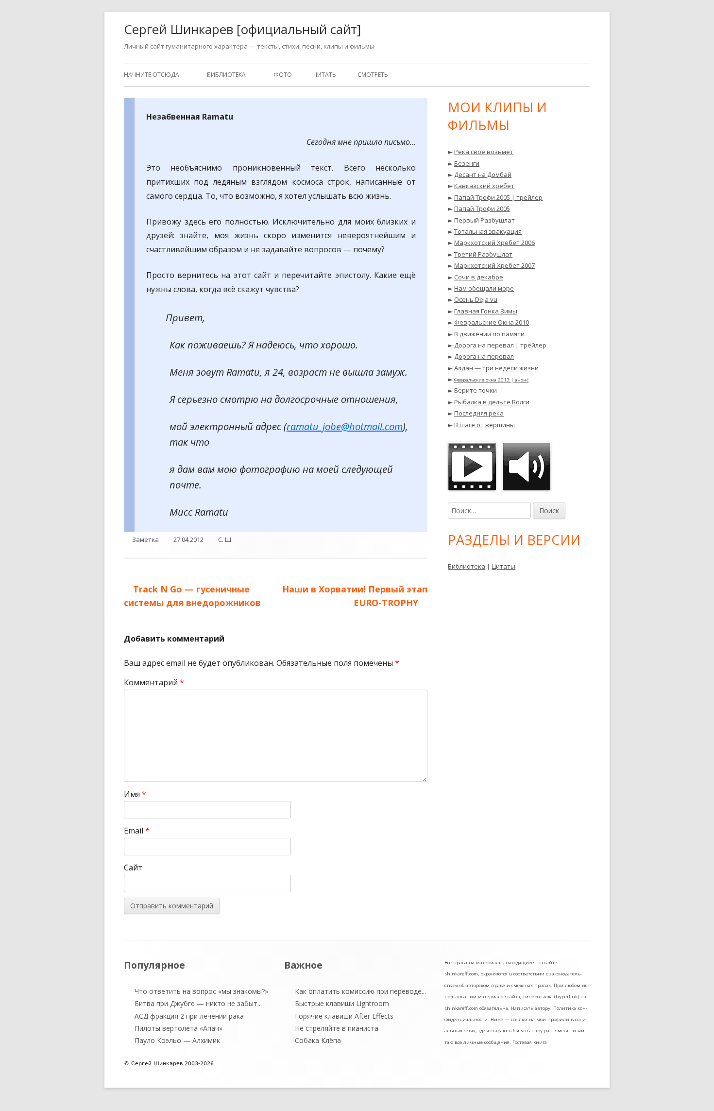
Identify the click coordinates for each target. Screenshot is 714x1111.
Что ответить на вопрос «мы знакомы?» (201, 991)
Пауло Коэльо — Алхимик (177, 1040)
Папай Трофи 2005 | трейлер (498, 197)
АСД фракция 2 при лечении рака (189, 1016)
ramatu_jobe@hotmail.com (345, 426)
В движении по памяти (489, 334)
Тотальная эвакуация (488, 231)
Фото (282, 74)
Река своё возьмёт (483, 151)
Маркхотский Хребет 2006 (494, 242)
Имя (135, 794)
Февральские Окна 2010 (491, 322)
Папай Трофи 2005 (482, 208)
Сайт (133, 867)
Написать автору (530, 1008)
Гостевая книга (529, 1042)
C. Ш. (225, 539)
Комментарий (154, 682)
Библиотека (226, 74)
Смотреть (372, 74)
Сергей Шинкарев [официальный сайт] (242, 29)
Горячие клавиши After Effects (344, 1016)
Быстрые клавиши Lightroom (342, 1003)
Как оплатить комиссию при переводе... (360, 991)
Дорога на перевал (484, 356)
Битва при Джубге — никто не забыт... (198, 1003)
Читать (324, 74)
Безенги (466, 163)
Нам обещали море (484, 288)
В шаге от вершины (484, 424)
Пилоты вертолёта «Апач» (178, 1028)
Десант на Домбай (482, 174)
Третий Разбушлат (483, 254)
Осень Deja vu (475, 299)
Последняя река (479, 413)
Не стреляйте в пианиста (336, 1028)
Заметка (145, 539)
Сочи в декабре (478, 277)
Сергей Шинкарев (157, 1063)
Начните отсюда (151, 74)
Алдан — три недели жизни (496, 368)
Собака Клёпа (318, 1040)
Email (137, 830)
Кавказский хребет (484, 185)
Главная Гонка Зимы (485, 311)
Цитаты (503, 566)
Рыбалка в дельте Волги (491, 402)
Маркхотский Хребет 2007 (494, 265)
